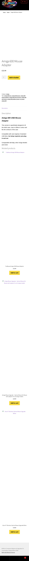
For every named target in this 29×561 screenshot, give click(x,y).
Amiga (8, 12)
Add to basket (14, 78)
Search (14, 558)
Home (4, 12)
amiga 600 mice (7, 95)
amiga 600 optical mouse (15, 97)
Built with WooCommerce (8, 552)
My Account (5, 558)
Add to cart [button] (14, 273)
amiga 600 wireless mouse (13, 99)
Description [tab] (5, 108)
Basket (22, 557)
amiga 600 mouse (16, 95)
